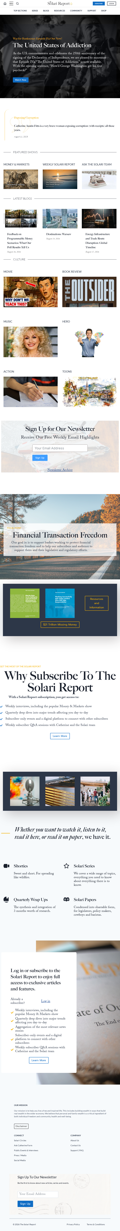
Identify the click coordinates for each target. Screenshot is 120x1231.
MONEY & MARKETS (16, 164)
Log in (45, 1001)
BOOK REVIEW (72, 271)
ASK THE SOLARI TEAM (97, 164)
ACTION (9, 371)
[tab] (54, 103)
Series (35, 11)
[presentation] (21, 218)
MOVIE (8, 271)
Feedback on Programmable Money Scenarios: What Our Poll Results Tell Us (20, 241)
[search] (6, 3)
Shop (103, 11)
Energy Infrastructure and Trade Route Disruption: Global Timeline (97, 241)
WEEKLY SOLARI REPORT (59, 164)
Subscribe (99, 3)
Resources (59, 11)
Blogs (46, 11)
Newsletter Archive (60, 470)
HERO (66, 321)
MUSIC (8, 321)
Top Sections (20, 11)
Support (92, 11)
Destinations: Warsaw (58, 234)
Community (76, 11)
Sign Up (39, 458)
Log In (111, 3)
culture (19, 259)
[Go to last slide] (3, 57)
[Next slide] (116, 57)
